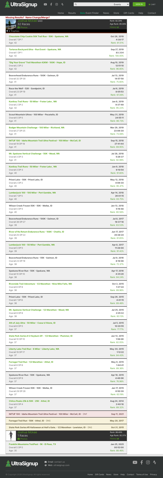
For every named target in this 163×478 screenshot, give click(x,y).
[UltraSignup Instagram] (57, 4)
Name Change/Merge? (37, 17)
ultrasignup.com (61, 465)
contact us (59, 462)
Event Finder (89, 13)
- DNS (29, 420)
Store (116, 13)
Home (61, 13)
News (106, 13)
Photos (23, 27)
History (113, 27)
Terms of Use (142, 474)
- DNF (48, 414)
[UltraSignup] (21, 4)
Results (72, 13)
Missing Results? (15, 17)
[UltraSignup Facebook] (51, 4)
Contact (152, 13)
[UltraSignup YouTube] (46, 4)
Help (140, 13)
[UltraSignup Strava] (62, 4)
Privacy (153, 474)
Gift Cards (129, 13)
